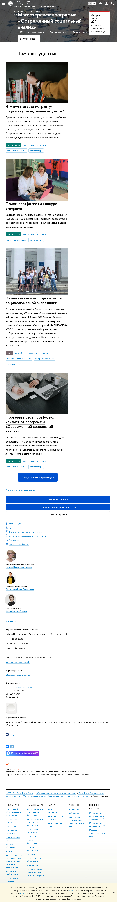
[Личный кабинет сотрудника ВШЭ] (106, 3)
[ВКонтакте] (7, 746)
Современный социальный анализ (24, 734)
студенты (41, 144)
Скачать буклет (58, 514)
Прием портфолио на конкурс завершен (31, 206)
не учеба (19, 353)
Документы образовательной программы (27, 535)
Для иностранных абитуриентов (57, 507)
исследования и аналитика (19, 358)
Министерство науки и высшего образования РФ (96, 816)
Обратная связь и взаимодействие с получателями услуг (35, 872)
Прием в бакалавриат (32, 842)
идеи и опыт (28, 144)
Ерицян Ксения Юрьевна (16, 611)
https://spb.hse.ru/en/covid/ (18, 674)
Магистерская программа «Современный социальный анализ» (50, 21)
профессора (33, 353)
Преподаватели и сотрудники (13, 832)
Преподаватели (16, 527)
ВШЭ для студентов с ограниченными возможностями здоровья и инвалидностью (14, 861)
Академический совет (19, 544)
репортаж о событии (16, 150)
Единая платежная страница (13, 880)
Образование (35, 805)
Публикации (73, 813)
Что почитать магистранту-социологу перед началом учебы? (35, 108)
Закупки (9, 851)
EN (94, 3)
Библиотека (73, 809)
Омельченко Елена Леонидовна (20, 589)
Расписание (14, 540)
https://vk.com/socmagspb (18, 662)
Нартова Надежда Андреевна (19, 567)
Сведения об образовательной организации (13, 812)
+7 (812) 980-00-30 (23, 687)
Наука (51, 805)
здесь (71, 890)
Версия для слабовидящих (12, 873)
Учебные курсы (15, 523)
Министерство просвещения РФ (97, 824)
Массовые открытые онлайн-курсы (97, 833)
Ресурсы (73, 805)
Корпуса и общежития (11, 846)
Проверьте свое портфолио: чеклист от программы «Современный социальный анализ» (30, 424)
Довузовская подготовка (32, 831)
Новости (86, 796)
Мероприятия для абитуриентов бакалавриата (35, 812)
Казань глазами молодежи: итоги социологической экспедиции (34, 300)
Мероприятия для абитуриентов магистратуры (35, 822)
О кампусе (12, 805)
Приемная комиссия (58, 499)
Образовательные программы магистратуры (56, 793)
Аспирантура (32, 865)
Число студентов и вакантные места (25, 531)
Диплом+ (31, 854)
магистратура (36, 150)
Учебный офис (12, 621)
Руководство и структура (12, 821)
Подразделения (13, 826)
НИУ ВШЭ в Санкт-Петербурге (19, 793)
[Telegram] (12, 746)
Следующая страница (37, 477)
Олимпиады (32, 836)
